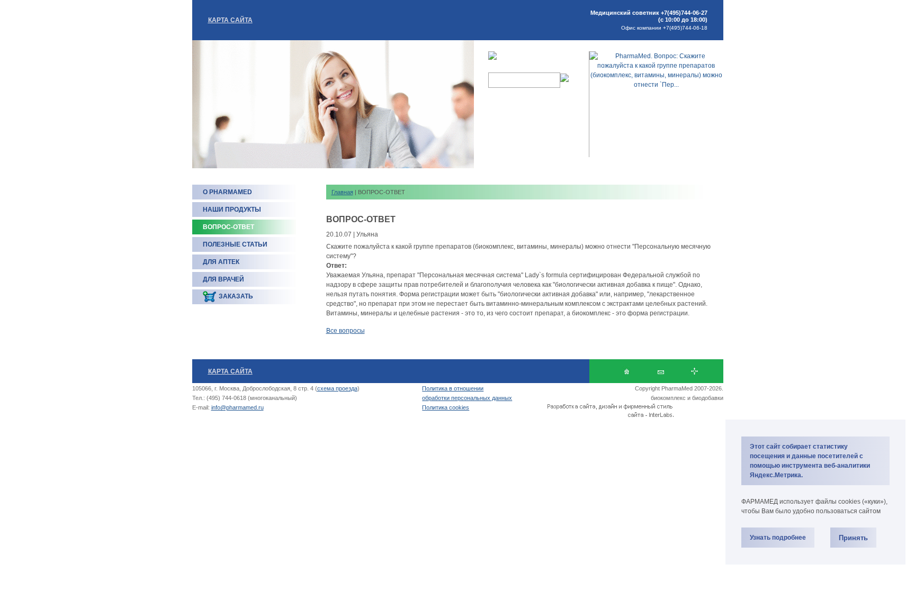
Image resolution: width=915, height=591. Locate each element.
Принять (853, 538)
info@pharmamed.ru (237, 407)
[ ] (661, 371)
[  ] (627, 371)
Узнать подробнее (778, 537)
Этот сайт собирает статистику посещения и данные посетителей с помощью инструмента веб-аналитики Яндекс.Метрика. (810, 461)
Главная (342, 192)
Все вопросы (345, 330)
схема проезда (337, 388)
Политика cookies (445, 407)
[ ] (694, 371)
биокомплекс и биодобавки (687, 398)
